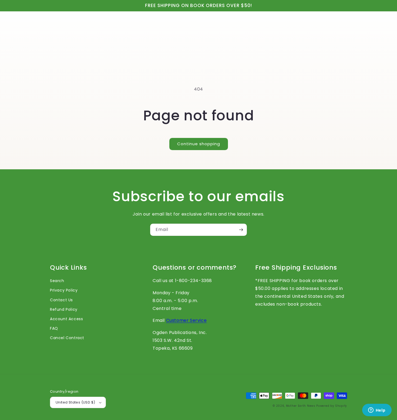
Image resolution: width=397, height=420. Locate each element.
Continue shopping (198, 144)
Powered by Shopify (331, 406)
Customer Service (186, 320)
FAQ (54, 328)
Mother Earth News (300, 406)
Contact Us (61, 300)
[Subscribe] (241, 229)
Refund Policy (64, 309)
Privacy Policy (64, 290)
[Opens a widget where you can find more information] (377, 410)
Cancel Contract (67, 337)
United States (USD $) (75, 402)
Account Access (66, 319)
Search (57, 280)
